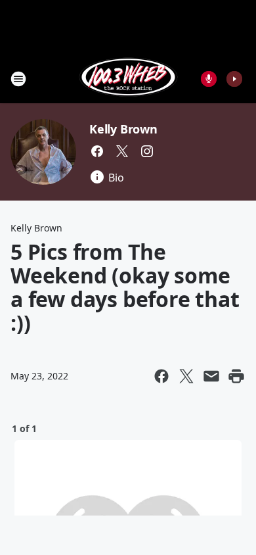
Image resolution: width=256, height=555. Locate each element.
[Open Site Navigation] (18, 79)
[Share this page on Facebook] (161, 376)
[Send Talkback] (209, 79)
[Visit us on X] (122, 151)
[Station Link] (128, 78)
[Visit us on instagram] (147, 151)
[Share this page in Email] (211, 376)
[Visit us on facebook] (97, 151)
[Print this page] (236, 376)
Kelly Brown (123, 129)
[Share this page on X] (186, 376)
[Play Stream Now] (234, 79)
